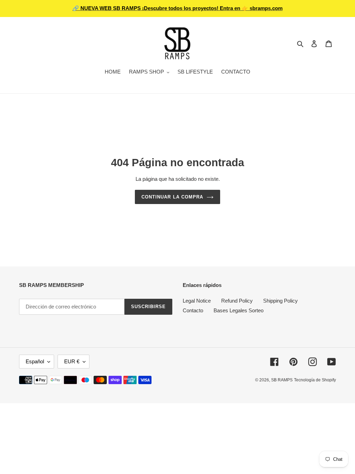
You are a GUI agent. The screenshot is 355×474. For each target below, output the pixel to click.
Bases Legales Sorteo (238, 310)
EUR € (71, 361)
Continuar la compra (172, 197)
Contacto (193, 310)
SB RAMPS (282, 380)
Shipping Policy (280, 301)
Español (35, 361)
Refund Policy (237, 301)
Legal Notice (197, 301)
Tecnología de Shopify (315, 380)
